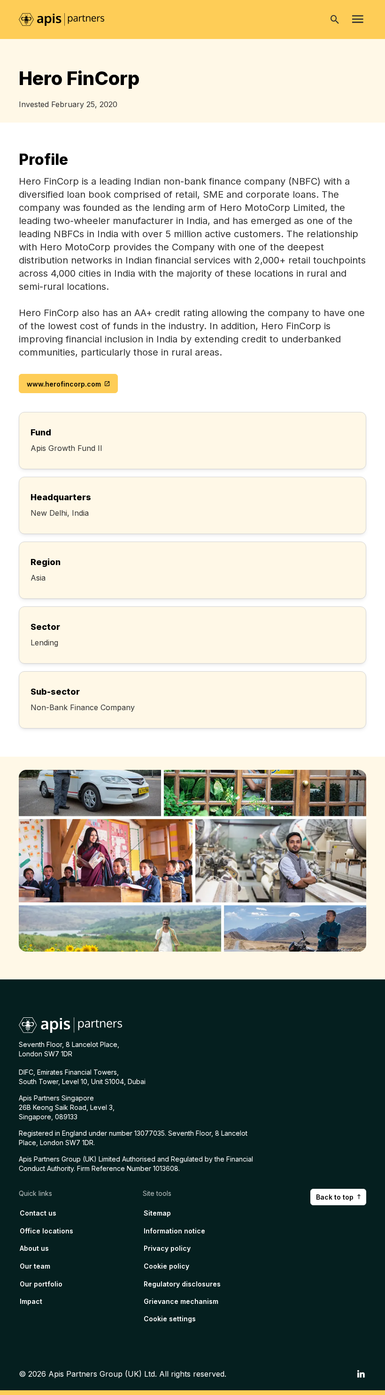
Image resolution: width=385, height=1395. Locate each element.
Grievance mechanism (181, 1301)
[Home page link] (66, 18)
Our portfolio (41, 1284)
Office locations (46, 1231)
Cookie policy (166, 1266)
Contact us (38, 1213)
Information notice (174, 1231)
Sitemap (157, 1213)
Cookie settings (170, 1319)
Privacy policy (167, 1248)
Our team (35, 1266)
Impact (31, 1301)
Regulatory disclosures (182, 1284)
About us (34, 1248)
